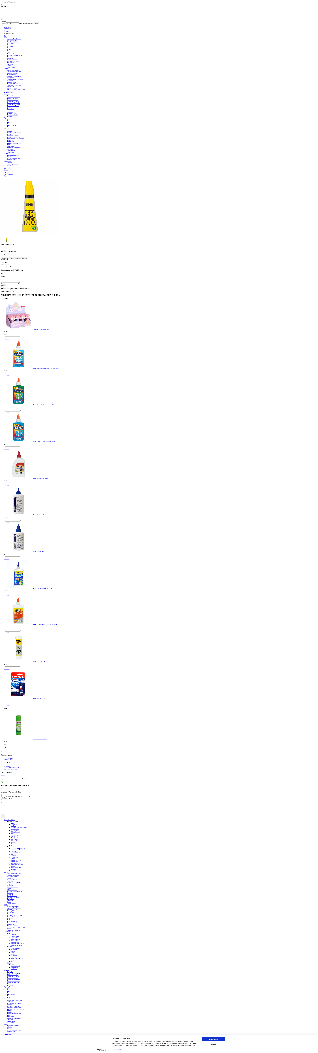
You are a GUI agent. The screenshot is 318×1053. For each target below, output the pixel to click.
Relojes (12, 952)
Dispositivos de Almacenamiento (15, 138)
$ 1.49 (7, 264)
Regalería (9, 946)
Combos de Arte (15, 829)
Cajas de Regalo (15, 937)
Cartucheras (10, 43)
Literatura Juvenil (11, 113)
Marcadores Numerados (13, 103)
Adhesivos (13, 851)
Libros (5, 110)
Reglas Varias (10, 62)
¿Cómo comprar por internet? (11, 767)
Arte (5, 36)
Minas (9, 107)
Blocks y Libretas (11, 74)
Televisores (10, 149)
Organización (10, 86)
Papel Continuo (11, 994)
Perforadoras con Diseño (17, 864)
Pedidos (6, 28)
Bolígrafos (10, 95)
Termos (9, 65)
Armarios (9, 162)
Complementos (14, 830)
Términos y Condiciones (10, 769)
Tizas (12, 845)
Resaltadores (10, 109)
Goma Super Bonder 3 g (39, 698)
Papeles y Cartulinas (9, 987)
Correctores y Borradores (13, 48)
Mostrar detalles (117, 1049)
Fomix (12, 833)
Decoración (14, 949)
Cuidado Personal (15, 948)
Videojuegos (10, 152)
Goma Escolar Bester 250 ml (40, 478)
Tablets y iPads (11, 150)
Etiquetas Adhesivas (12, 83)
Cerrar (2, 817)
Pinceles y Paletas (15, 839)
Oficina (6, 68)
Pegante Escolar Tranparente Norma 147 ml (44, 588)
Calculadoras (10, 77)
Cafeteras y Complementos (14, 76)
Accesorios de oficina (13, 70)
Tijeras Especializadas (16, 867)
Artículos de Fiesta (15, 936)
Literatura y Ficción (12, 115)
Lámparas (9, 1027)
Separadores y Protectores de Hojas (16, 89)
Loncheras (10, 56)
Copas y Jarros (14, 955)
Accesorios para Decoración (18, 848)
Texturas (13, 866)
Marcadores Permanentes (13, 104)
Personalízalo (7, 168)
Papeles (9, 122)
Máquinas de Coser (16, 860)
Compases (10, 46)
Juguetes (13, 954)
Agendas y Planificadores (14, 39)
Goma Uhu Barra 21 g (39, 661)
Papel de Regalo (15, 940)
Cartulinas (10, 121)
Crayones (9, 49)
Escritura (6, 94)
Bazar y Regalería (8, 92)
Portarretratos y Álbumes (17, 958)
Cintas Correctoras (12, 45)
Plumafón (13, 843)
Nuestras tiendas (8, 759)
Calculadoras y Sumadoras (14, 132)
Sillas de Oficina (11, 159)
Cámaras (9, 134)
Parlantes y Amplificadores (14, 143)
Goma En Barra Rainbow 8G (41, 329)
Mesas (9, 156)
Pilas (8, 144)
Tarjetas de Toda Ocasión (17, 943)
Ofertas (6, 170)
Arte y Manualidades (9, 820)
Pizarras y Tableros (12, 88)
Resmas (9, 126)
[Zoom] (6, 241)
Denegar (213, 1044)
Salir (9, 28)
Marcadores (10, 58)
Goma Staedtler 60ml (38, 551)
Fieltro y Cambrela (15, 832)
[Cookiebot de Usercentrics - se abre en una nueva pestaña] (101, 1050)
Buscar (4, 23)
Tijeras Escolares (11, 67)
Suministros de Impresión (14, 147)
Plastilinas (13, 842)
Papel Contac (10, 123)
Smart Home (10, 146)
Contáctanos (7, 766)
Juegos (9, 52)
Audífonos (10, 131)
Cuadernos (10, 50)
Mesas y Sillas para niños (13, 158)
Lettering (13, 858)
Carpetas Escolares (12, 40)
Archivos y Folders (12, 73)
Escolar (6, 37)
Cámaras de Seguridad (13, 135)
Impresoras (10, 140)
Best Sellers (10, 116)
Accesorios (13, 934)
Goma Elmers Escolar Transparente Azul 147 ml (46, 368)
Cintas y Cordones (15, 852)
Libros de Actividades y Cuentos (15, 55)
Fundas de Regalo (15, 939)
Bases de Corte (14, 824)
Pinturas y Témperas (16, 841)
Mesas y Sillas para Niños (14, 1030)
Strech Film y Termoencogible (15, 930)
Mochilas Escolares (12, 59)
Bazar (8, 933)
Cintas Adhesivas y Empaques (15, 79)
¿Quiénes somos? (8, 758)
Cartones (9, 119)
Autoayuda (10, 112)
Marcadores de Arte (12, 100)
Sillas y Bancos (11, 1033)
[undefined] (159, 207)
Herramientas (14, 857)
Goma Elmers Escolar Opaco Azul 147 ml (44, 441)
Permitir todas (213, 1039)
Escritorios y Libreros (13, 155)
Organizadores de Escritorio (14, 167)
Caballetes (13, 826)
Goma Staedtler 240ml (39, 515)
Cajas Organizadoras (12, 164)
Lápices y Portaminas (12, 98)
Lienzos (13, 836)
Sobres (9, 91)
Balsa (12, 823)
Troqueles (13, 869)
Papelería (6, 118)
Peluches (13, 951)
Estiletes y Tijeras (11, 82)
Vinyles (13, 870)
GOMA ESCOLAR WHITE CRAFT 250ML (45, 625)
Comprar (3, 286)
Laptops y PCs (11, 141)
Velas (12, 961)
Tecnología (7, 128)
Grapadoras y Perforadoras (14, 85)
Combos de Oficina (12, 916)
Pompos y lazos (15, 942)
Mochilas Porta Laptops (13, 61)
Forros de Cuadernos (12, 887)
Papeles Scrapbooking (16, 863)
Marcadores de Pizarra (13, 106)
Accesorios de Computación (14, 129)
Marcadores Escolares (13, 101)
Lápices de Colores (12, 53)
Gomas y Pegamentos (16, 835)
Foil (12, 854)
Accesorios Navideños (16, 945)
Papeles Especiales (12, 125)
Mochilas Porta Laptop (13, 897)
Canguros (13, 957)
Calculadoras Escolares (13, 42)
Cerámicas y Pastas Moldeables (19, 827)
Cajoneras (10, 165)
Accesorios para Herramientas (18, 849)
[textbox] (26, 23)
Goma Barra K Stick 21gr (40, 739)
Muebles (6, 153)
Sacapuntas (10, 64)
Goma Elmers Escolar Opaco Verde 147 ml (44, 405)
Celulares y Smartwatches (14, 137)
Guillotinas (13, 855)
